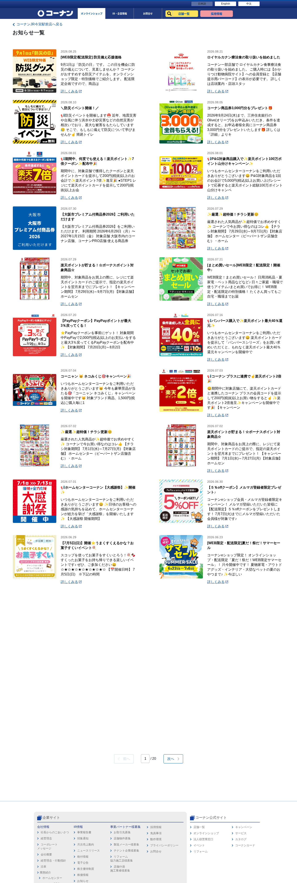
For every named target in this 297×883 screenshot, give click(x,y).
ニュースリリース (88, 850)
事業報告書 (84, 832)
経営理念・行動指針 (53, 860)
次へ (172, 759)
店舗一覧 (199, 827)
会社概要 (46, 854)
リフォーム (201, 851)
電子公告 (82, 862)
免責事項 (156, 833)
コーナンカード (245, 845)
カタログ (241, 839)
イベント (199, 845)
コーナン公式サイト (211, 817)
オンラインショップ (206, 833)
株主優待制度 (85, 868)
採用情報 (156, 827)
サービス (241, 833)
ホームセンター (52, 878)
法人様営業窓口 (203, 839)
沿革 (43, 866)
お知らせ (82, 881)
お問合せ (156, 851)
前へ (125, 759)
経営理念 (46, 838)
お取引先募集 (122, 832)
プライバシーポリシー (164, 845)
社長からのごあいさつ (55, 832)
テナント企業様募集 (126, 850)
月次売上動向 (85, 844)
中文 (249, 3)
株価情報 (82, 874)
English (225, 3)
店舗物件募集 (122, 838)
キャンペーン (243, 827)
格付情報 (82, 856)
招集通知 (82, 838)
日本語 (202, 3)
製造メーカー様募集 (126, 844)
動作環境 (156, 839)
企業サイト (51, 817)
